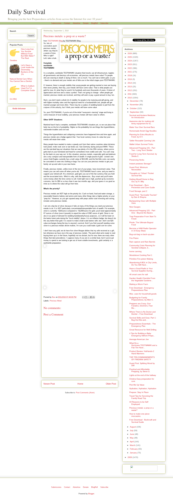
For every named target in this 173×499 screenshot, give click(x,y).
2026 (130, 53)
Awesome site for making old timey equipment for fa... (141, 122)
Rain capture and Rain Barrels (142, 242)
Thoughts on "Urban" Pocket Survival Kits (141, 174)
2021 (130, 72)
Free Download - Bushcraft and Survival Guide (142, 421)
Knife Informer (19, 108)
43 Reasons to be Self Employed (138, 403)
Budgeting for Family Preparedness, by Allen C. (141, 299)
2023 (130, 64)
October (133, 108)
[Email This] (83, 297)
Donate (86, 23)
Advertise (76, 23)
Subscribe (104, 23)
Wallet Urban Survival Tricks (141, 144)
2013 (130, 86)
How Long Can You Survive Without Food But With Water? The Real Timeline (22, 54)
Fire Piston (134, 238)
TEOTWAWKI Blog (55, 41)
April (132, 441)
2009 (130, 457)
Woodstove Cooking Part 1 (140, 255)
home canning (135, 251)
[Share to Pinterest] (93, 297)
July (132, 430)
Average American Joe (139, 339)
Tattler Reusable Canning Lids (142, 141)
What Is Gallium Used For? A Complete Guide (28, 88)
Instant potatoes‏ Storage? (140, 164)
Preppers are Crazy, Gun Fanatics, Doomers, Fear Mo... (141, 305)
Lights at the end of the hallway (142, 375)
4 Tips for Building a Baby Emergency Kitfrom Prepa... (142, 334)
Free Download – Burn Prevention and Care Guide (142, 186)
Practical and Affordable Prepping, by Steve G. (139, 370)
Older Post (111, 384)
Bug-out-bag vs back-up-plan (141, 234)
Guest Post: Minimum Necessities (138, 168)
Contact (67, 23)
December (134, 101)
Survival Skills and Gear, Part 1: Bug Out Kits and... (142, 319)
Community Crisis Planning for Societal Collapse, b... (142, 246)
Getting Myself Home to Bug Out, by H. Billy (141, 180)
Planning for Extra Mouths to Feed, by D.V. (141, 135)
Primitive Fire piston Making (141, 259)
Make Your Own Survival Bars (142, 127)
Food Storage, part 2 (138, 191)
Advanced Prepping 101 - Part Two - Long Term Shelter (142, 149)
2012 (130, 90)
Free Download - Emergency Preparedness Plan (141, 289)
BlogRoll (94, 23)
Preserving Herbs (136, 160)
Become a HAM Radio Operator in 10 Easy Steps (143, 229)
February (134, 449)
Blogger (91, 494)
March (133, 445)
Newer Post (49, 384)
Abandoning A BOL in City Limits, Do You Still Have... (143, 263)
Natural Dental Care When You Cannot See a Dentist (21, 80)
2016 (130, 79)
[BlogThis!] (86, 297)
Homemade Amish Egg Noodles (143, 131)
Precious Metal (55, 301)
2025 (130, 57)
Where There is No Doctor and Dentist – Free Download (142, 313)
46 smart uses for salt (138, 274)
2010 (130, 98)
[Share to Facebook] (91, 297)
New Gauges (134, 207)
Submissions (56, 23)
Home (80, 384)
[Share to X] (88, 297)
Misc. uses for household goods (143, 294)
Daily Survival (26, 11)
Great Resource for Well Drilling (142, 330)
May (132, 438)
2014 (130, 83)
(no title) (13, 99)
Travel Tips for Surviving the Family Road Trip (141, 397)
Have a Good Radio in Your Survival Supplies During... (141, 269)
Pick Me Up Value (136, 385)
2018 (130, 75)
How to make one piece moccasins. (139, 415)
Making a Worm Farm (138, 284)
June (132, 434)
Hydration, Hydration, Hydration (142, 388)
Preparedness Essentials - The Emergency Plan (142, 325)
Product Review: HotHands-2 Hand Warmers (141, 352)
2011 (130, 94)
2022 (130, 68)
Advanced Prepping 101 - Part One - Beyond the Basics (142, 211)
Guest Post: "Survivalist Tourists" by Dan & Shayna (143, 196)
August (133, 427)
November (134, 104)
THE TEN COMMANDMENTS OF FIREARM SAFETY (142, 358)
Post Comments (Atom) (85, 393)
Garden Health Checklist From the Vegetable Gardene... (142, 279)
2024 (130, 61)
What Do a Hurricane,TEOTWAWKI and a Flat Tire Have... (143, 345)
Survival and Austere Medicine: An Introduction (142, 116)
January (133, 453)
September (135, 112)
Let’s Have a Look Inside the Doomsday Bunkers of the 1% (27, 69)
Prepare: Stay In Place (139, 392)
